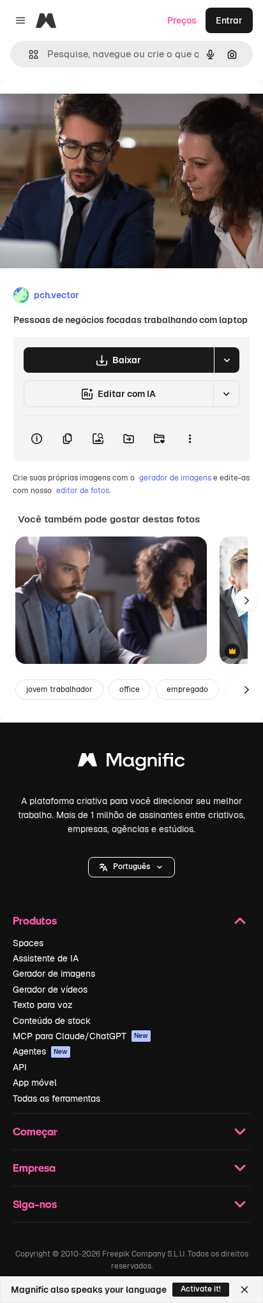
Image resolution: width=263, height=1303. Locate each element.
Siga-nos (35, 1204)
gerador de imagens (175, 478)
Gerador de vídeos (50, 989)
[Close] (244, 1289)
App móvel (35, 1082)
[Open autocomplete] (28, 54)
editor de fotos (82, 491)
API (20, 1067)
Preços (182, 20)
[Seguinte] (246, 600)
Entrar (229, 20)
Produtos (35, 920)
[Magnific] (131, 763)
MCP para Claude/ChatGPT (80, 1036)
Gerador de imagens (54, 973)
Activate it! (201, 1289)
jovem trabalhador (59, 689)
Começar (35, 1131)
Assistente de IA (46, 958)
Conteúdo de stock (52, 1020)
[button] (131, 867)
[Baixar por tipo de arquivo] (226, 360)
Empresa (34, 1167)
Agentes (40, 1051)
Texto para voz (43, 1005)
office (129, 689)
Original (82, 109)
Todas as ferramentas (56, 1098)
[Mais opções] (189, 438)
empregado (187, 689)
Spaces (28, 943)
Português (131, 866)
